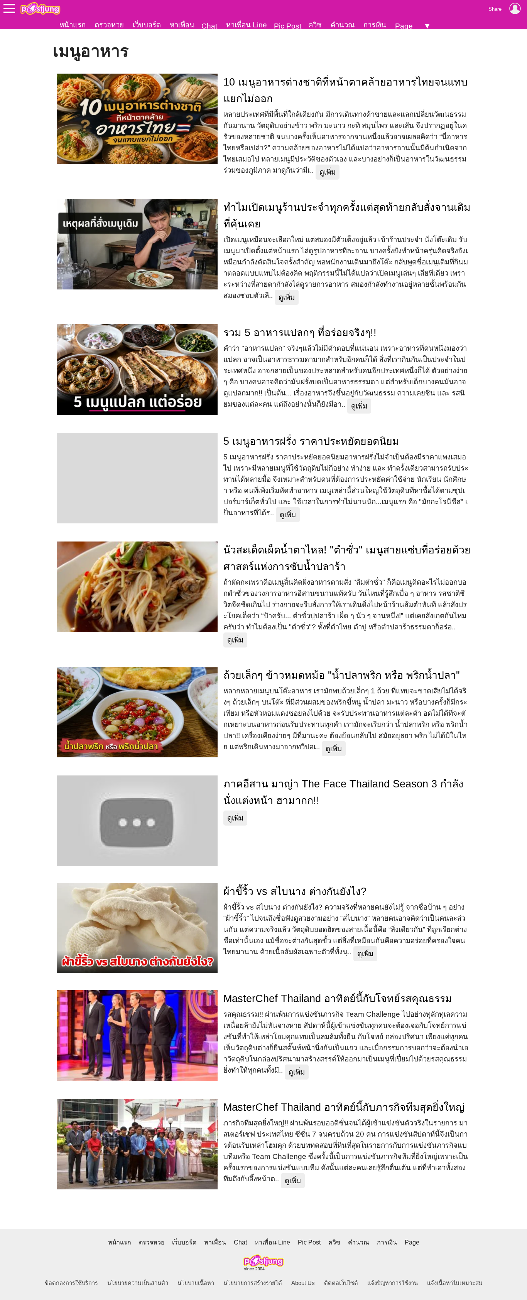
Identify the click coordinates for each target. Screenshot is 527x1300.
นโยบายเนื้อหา (195, 1283)
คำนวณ (343, 25)
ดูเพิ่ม (327, 172)
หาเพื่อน (182, 25)
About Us (303, 1283)
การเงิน (374, 25)
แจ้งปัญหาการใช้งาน (392, 1283)
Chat (209, 26)
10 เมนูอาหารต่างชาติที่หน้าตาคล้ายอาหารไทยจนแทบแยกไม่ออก (345, 90)
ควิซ (315, 25)
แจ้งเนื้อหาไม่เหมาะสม (455, 1283)
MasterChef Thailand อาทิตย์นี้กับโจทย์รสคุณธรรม (337, 998)
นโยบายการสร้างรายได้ (252, 1283)
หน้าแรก (72, 25)
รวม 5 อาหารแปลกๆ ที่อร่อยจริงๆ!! (300, 332)
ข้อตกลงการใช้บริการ (71, 1283)
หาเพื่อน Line (246, 25)
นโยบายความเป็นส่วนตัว (137, 1283)
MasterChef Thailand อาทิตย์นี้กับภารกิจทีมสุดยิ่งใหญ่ (344, 1107)
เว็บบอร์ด (147, 25)
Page (404, 26)
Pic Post (287, 26)
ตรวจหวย (109, 25)
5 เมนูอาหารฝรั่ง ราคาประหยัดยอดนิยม (311, 441)
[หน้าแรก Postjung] (40, 8)
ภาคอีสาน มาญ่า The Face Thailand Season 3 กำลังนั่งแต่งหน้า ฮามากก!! (343, 792)
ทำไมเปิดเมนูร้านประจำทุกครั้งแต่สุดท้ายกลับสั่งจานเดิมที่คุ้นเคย (347, 216)
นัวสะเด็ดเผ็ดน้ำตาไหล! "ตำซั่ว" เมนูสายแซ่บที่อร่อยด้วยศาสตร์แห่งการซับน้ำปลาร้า (347, 558)
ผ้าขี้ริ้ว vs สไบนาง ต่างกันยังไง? (295, 891)
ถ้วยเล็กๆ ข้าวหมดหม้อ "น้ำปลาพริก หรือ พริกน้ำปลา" (341, 675)
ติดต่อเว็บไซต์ (341, 1283)
